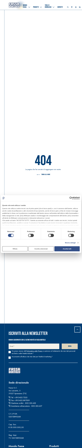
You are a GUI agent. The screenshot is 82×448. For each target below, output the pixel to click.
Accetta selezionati (41, 249)
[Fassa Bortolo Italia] (14, 5)
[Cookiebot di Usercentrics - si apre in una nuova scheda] (71, 198)
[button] (68, 7)
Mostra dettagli (70, 243)
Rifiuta (15, 249)
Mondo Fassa (16, 446)
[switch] (31, 235)
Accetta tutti (67, 249)
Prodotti (54, 446)
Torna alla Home (45, 174)
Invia (69, 346)
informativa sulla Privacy (34, 351)
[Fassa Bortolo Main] (14, 370)
